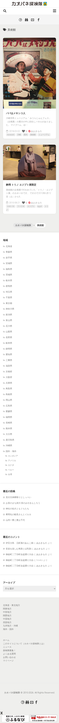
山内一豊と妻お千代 (15, 520)
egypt (40, 206)
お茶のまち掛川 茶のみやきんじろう (23, 503)
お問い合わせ (9, 657)
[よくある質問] (20, 19)
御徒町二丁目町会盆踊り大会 (19, 554)
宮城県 (9, 263)
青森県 (9, 252)
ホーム (6, 640)
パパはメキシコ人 (15, 113)
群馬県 (9, 286)
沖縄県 (9, 445)
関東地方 (7, 608)
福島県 (9, 269)
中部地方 (7, 612)
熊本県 (9, 428)
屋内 (25, 135)
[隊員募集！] (26, 19)
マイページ (8, 660)
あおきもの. (36, 131)
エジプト (31, 206)
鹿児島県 (10, 440)
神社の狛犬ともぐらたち (17, 508)
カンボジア (13, 456)
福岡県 (9, 417)
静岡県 (9, 349)
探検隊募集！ (9, 650)
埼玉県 (9, 292)
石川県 (9, 326)
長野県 (9, 337)
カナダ (11, 465)
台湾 (10, 474)
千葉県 (9, 297)
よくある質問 (9, 654)
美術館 (33, 135)
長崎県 (9, 422)
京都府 (9, 371)
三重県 (9, 360)
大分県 (9, 434)
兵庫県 (9, 383)
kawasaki (10, 135)
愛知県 (9, 354)
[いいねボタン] (23, 131)
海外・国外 (8, 629)
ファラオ (21, 206)
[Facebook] (39, 19)
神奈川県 (10, 309)
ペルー (11, 470)
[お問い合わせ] (32, 19)
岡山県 (9, 400)
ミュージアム (44, 135)
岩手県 (9, 257)
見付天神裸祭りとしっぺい (18, 497)
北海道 (9, 246)
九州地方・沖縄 (10, 625)
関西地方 (7, 615)
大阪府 (9, 377)
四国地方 (7, 622)
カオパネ (10, 206)
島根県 (9, 394)
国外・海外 (11, 451)
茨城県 (9, 274)
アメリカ (12, 460)
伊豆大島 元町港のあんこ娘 (19, 543)
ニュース (7, 647)
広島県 (9, 405)
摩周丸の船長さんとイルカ (18, 514)
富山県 (9, 320)
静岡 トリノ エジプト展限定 (21, 184)
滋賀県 (9, 366)
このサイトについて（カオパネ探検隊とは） (24, 643)
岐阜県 (9, 343)
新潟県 (9, 314)
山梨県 (9, 331)
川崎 (19, 135)
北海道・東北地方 (11, 605)
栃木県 (9, 280)
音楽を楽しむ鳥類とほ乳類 (18, 548)
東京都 (9, 303)
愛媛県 (9, 411)
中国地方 (7, 619)
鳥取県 (9, 388)
